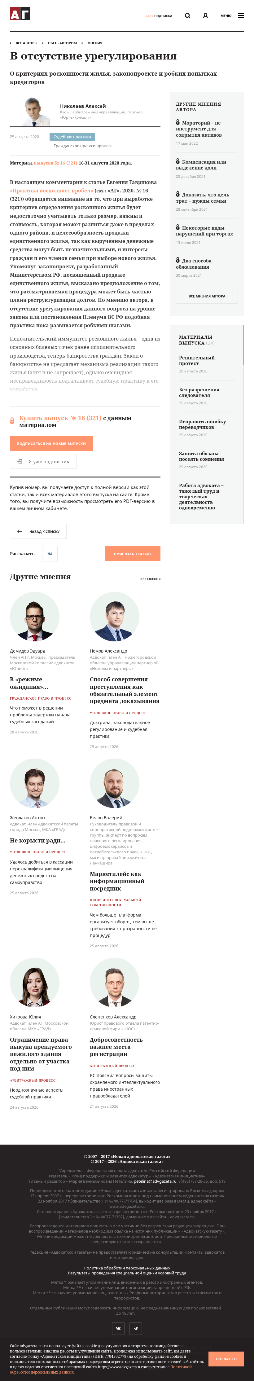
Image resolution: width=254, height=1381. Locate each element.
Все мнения (150, 579)
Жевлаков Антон (27, 817)
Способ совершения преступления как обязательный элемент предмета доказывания (125, 690)
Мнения (94, 43)
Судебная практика (72, 136)
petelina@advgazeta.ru (155, 1181)
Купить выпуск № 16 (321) (60, 418)
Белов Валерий (106, 817)
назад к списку (44, 531)
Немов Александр (108, 651)
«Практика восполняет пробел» (51, 190)
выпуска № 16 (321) (55, 163)
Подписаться (51, 443)
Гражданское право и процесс (83, 145)
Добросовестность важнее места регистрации (116, 1047)
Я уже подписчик (49, 461)
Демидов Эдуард (27, 651)
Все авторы (26, 43)
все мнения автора (207, 296)
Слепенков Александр (113, 1017)
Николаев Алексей (83, 106)
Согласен (226, 1359)
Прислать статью (132, 554)
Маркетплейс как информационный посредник (117, 881)
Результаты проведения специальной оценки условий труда (127, 1273)
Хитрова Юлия (25, 1017)
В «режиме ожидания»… (29, 682)
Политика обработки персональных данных (127, 1268)
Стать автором (62, 43)
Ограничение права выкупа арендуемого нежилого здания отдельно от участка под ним (41, 1054)
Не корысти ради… (37, 840)
